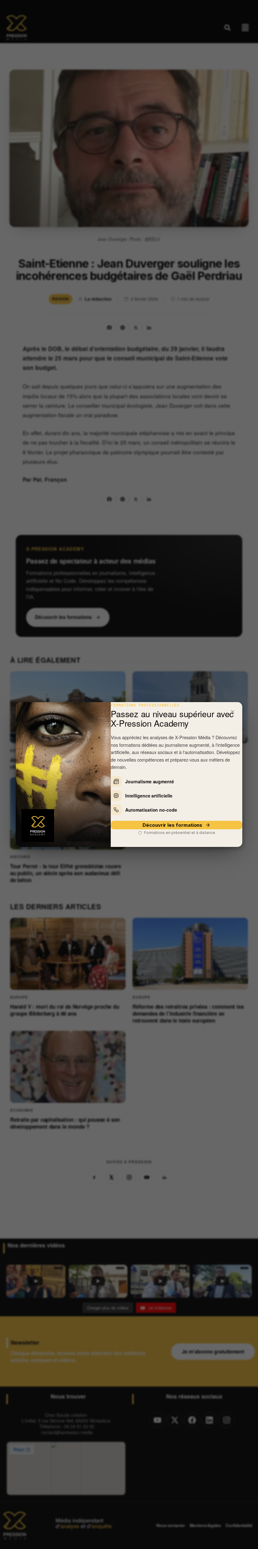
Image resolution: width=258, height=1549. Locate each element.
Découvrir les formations (172, 825)
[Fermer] (232, 712)
